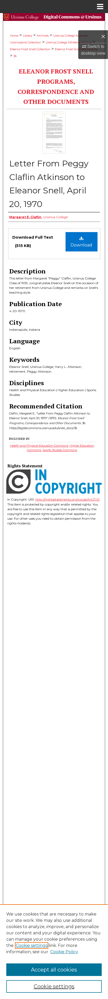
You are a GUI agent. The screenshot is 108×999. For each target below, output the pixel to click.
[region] (54, 951)
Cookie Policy (64, 951)
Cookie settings (31, 945)
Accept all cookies (54, 970)
